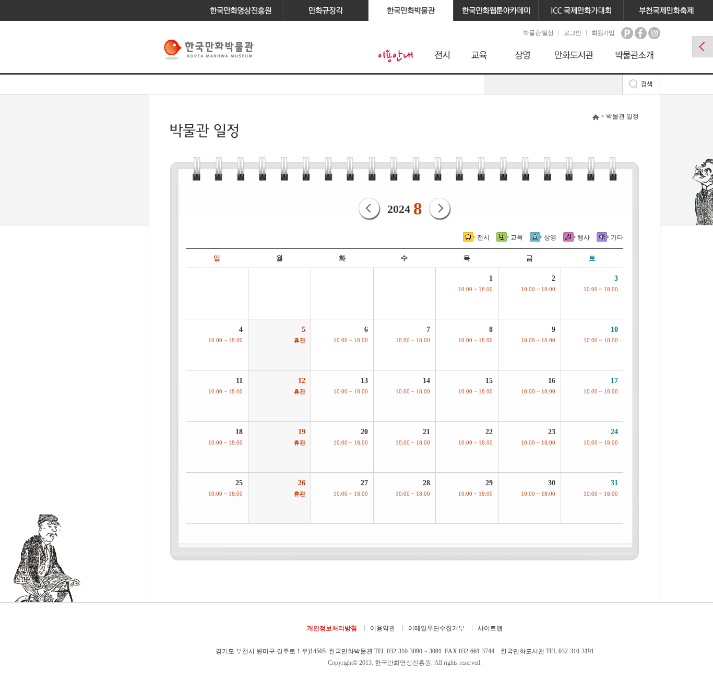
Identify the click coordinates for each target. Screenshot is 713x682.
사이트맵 (490, 628)
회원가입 (602, 33)
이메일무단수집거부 (436, 628)
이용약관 (382, 628)
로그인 (572, 33)
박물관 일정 (538, 33)
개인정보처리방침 (332, 628)
